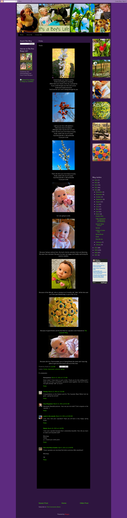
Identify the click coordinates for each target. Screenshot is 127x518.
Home (22, 35)
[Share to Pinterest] (67, 367)
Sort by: (95, 263)
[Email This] (60, 367)
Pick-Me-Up (99, 239)
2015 (96, 180)
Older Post (84, 503)
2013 (96, 185)
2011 (96, 190)
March (98, 214)
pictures (57, 369)
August (98, 201)
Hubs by (98, 260)
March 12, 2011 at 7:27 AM (59, 377)
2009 (96, 250)
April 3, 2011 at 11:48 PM (65, 447)
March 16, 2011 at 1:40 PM (56, 428)
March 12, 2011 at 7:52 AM (56, 391)
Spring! (98, 228)
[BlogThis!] (62, 367)
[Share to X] (64, 367)
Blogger (67, 514)
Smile (97, 236)
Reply (45, 386)
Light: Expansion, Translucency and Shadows (101, 220)
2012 (96, 187)
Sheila (45, 428)
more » (94, 282)
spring (62, 369)
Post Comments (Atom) (54, 507)
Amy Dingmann (48, 404)
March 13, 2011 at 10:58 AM (64, 416)
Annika (45, 369)
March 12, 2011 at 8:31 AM (61, 404)
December (99, 192)
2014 (96, 182)
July (97, 204)
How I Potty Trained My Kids (99, 269)
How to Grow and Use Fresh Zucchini (99, 266)
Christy (45, 391)
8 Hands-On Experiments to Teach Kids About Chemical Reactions (99, 276)
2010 (96, 247)
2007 (96, 255)
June (97, 206)
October (98, 197)
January (98, 244)
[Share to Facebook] (65, 367)
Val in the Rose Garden (50, 447)
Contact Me (38, 35)
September (99, 199)
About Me (29, 35)
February (99, 242)
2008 (96, 252)
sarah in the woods (49, 416)
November (99, 194)
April (97, 211)
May (97, 209)
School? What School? (100, 224)
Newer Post (43, 503)
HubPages (104, 283)
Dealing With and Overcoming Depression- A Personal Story (99, 272)
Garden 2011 (99, 216)
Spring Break (99, 234)
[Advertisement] (63, 495)
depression (51, 369)
